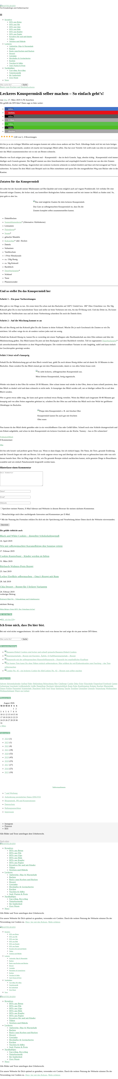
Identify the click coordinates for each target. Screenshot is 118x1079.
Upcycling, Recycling (17, 70)
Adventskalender (14, 683)
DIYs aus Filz (14, 24)
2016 (7, 768)
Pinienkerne (10, 229)
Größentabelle (24, 686)
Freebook (107, 683)
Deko (76, 683)
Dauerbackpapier (12, 270)
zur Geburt (24, 691)
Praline (9, 688)
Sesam (7, 233)
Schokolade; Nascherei (31, 688)
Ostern (3, 688)
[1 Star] (2, 136)
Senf (48, 688)
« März (3, 726)
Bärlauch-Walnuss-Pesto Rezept (16, 566)
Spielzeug (60, 688)
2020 (7, 753)
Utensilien (83, 688)
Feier (81, 683)
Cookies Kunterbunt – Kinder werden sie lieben (24, 556)
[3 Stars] (7, 136)
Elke (5, 100)
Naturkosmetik (15, 73)
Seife (43, 688)
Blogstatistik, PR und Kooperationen (20, 800)
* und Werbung (11, 793)
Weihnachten (111, 688)
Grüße (33, 686)
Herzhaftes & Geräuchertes (20, 58)
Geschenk (14, 686)
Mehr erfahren (54, 922)
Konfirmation (83, 686)
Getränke (13, 56)
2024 (7, 739)
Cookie (70, 683)
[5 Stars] (12, 136)
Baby (30, 683)
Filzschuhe (88, 683)
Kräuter (93, 686)
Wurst (17, 691)
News (7, 80)
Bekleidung (38, 683)
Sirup (53, 688)
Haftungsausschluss (13, 808)
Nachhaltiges (10, 68)
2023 (7, 742)
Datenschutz (10, 804)
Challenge (62, 683)
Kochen (12, 61)
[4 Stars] (9, 136)
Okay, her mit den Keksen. (36, 922)
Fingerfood (98, 683)
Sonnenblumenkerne (13, 222)
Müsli (10, 437)
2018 (7, 761)
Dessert (12, 53)
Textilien (74, 688)
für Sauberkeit (15, 75)
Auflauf (24, 683)
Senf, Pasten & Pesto (17, 66)
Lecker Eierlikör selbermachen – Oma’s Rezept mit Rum (29, 576)
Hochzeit (50, 686)
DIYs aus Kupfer (16, 32)
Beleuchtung (48, 683)
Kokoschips (9, 241)
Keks (75, 686)
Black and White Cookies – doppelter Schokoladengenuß (29, 535)
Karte (70, 686)
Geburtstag (4, 686)
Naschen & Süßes (16, 63)
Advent (3, 683)
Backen (12, 49)
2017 (7, 765)
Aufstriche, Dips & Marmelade (21, 46)
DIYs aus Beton (15, 22)
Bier (56, 683)
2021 (7, 750)
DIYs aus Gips (15, 27)
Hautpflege (41, 686)
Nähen (11, 39)
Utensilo (91, 688)
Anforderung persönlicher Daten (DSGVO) (23, 797)
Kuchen (100, 686)
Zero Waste (13, 78)
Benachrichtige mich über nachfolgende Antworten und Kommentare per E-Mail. (36, 514)
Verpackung (100, 688)
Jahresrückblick (60, 686)
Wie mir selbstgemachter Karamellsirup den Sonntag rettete (31, 546)
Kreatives (8, 20)
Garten (114, 683)
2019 (7, 757)
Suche (25, 85)
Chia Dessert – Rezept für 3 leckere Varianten (23, 586)
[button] (9, 109)
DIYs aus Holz (15, 29)
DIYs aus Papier (15, 34)
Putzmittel (17, 688)
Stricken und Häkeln (17, 41)
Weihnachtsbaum (7, 691)
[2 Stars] (4, 136)
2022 (7, 746)
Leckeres (8, 44)
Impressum (9, 812)
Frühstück (4, 437)
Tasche (67, 688)
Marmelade (108, 686)
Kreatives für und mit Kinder (20, 37)
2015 (7, 772)
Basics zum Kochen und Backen (21, 51)
